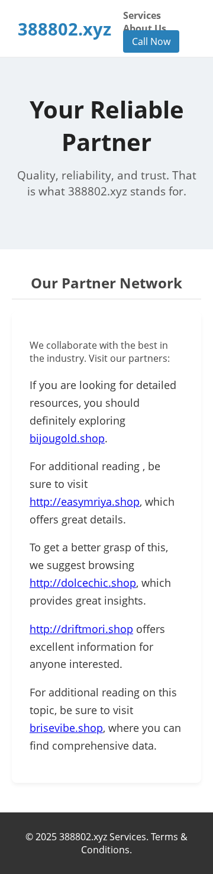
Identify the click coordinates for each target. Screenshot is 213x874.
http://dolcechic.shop (83, 583)
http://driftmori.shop (81, 629)
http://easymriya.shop (85, 501)
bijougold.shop (67, 438)
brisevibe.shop (66, 728)
